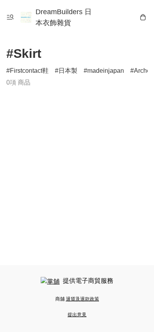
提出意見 (77, 314)
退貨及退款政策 (82, 299)
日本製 (67, 70)
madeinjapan (105, 70)
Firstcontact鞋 (29, 70)
